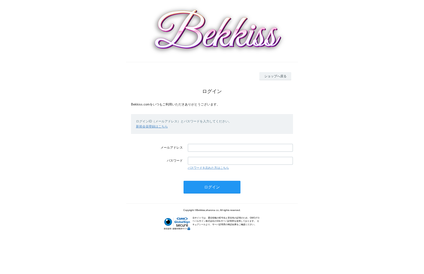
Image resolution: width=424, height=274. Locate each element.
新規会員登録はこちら (152, 126)
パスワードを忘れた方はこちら (208, 168)
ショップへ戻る (275, 76)
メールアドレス (171, 147)
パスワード (175, 160)
